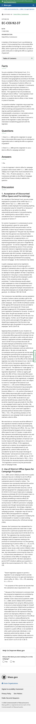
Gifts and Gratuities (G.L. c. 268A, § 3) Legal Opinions (19, 9)
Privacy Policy (6, 694)
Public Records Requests (10, 698)
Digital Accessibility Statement (12, 689)
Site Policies (18, 694)
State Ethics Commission (21, 14)
